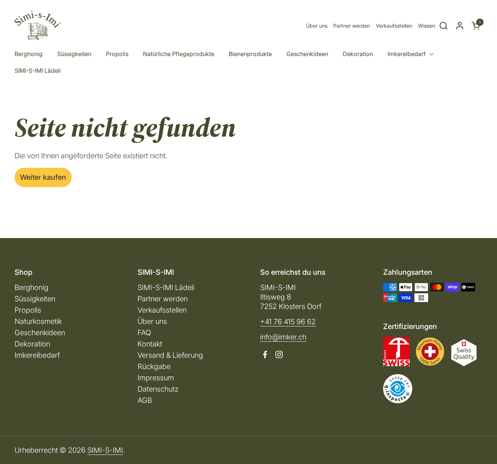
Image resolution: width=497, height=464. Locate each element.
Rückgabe (154, 366)
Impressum (156, 377)
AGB (145, 400)
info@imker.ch (283, 337)
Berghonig (31, 287)
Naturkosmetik (38, 321)
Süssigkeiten (35, 298)
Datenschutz (158, 389)
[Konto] (459, 25)
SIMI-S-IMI (105, 450)
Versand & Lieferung (170, 355)
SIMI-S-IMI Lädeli (166, 287)
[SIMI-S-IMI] (37, 25)
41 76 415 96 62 (290, 321)
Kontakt (150, 344)
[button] (443, 25)
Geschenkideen (40, 332)
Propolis (28, 310)
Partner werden (351, 26)
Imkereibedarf (37, 355)
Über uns (316, 26)
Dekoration (32, 344)
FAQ (144, 332)
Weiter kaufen (43, 177)
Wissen (426, 26)
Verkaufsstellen (394, 26)
